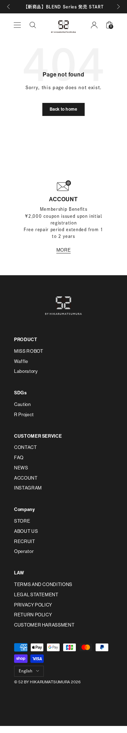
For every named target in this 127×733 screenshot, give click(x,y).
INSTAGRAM (28, 488)
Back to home (64, 109)
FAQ (19, 457)
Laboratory (26, 371)
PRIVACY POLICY (33, 605)
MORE (63, 250)
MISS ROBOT (28, 351)
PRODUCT (25, 339)
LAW (19, 572)
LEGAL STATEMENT (36, 594)
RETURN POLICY (33, 614)
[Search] (33, 25)
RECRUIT (24, 541)
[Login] (94, 25)
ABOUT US (26, 531)
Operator (24, 551)
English (25, 671)
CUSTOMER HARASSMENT (44, 625)
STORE (22, 521)
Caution (22, 404)
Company (24, 509)
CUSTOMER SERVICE (38, 436)
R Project (24, 414)
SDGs (20, 392)
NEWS (21, 467)
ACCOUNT (26, 478)
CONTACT (25, 447)
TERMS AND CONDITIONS (43, 584)
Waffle (21, 361)
